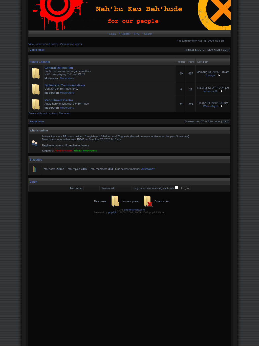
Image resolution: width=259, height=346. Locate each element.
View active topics (71, 44)
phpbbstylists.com (134, 209)
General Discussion (59, 68)
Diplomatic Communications (65, 85)
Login (33, 181)
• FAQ (136, 33)
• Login (111, 33)
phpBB (112, 212)
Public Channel (40, 61)
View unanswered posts (43, 44)
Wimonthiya (210, 106)
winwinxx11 (210, 91)
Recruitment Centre (59, 100)
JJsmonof (148, 168)
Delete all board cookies (43, 113)
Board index (37, 49)
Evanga (210, 75)
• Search (147, 33)
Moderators (67, 78)
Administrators (63, 150)
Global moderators (85, 150)
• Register (124, 33)
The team (64, 113)
